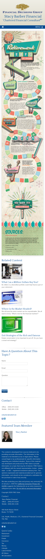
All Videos (5, 553)
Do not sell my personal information (28, 488)
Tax (3, 543)
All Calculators (6, 555)
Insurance (5, 541)
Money (4, 546)
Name (4, 361)
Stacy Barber (21, 432)
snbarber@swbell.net (9, 415)
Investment (5, 536)
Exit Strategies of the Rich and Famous (21, 335)
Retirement (5, 533)
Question (5, 375)
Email (3, 368)
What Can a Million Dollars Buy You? (20, 282)
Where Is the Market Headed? (17, 309)
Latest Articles (6, 550)
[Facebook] (2, 527)
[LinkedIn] (5, 527)
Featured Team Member (17, 425)
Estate (4, 538)
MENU (38, 27)
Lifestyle (4, 548)
